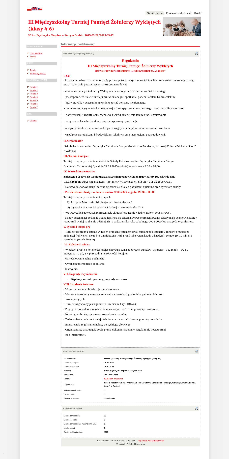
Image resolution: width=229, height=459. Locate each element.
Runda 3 (34, 94)
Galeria (33, 121)
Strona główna (155, 13)
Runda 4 (34, 97)
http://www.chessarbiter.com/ (151, 441)
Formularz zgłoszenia (178, 13)
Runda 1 (34, 87)
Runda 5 (34, 100)
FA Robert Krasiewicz (113, 379)
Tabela (33, 70)
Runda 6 (34, 104)
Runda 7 (34, 107)
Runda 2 (34, 90)
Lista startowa (36, 53)
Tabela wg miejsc (38, 73)
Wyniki (197, 13)
